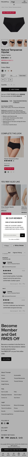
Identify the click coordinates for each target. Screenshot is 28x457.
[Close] (25, 216)
